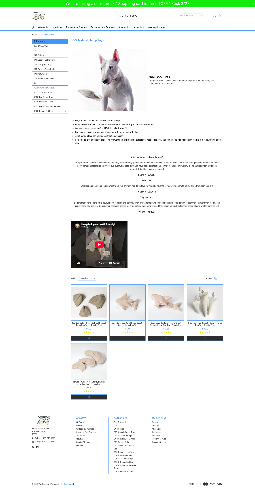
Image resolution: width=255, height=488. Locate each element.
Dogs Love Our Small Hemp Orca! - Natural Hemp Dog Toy (127, 324)
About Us (138, 27)
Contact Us (124, 27)
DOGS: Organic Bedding (43, 102)
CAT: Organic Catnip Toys (44, 60)
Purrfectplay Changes (76, 27)
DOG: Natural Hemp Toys (44, 88)
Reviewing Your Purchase (103, 27)
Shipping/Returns (156, 27)
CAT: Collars (39, 55)
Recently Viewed (159, 439)
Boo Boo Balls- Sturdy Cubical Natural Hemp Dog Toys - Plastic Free (89, 324)
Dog (35, 83)
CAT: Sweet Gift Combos (44, 78)
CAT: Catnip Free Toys (43, 65)
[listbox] (87, 278)
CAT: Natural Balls (41, 74)
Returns (155, 425)
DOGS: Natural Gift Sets (43, 111)
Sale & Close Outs (41, 46)
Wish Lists (156, 435)
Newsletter (57, 27)
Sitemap (79, 445)
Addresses (156, 432)
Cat (35, 51)
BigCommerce (67, 484)
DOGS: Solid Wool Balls (43, 92)
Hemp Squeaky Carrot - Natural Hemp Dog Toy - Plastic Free (205, 324)
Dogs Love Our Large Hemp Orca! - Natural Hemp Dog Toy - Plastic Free (166, 324)
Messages (156, 429)
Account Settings (159, 442)
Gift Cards (43, 27)
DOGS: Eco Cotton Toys (43, 97)
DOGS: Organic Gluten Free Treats (48, 106)
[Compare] (214, 15)
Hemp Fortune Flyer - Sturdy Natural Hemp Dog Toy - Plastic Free (89, 383)
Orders (155, 422)
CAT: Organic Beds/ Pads (44, 69)
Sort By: (73, 278)
